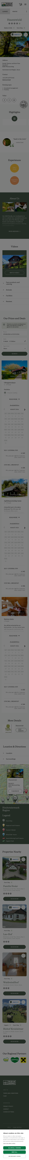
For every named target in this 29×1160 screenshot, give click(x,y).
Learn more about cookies (9, 1143)
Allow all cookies (14, 1148)
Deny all (14, 1152)
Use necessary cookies (14, 1156)
